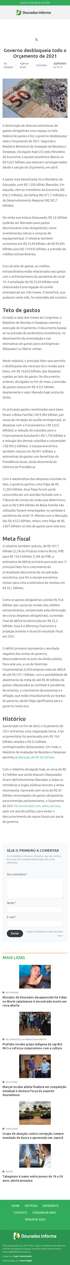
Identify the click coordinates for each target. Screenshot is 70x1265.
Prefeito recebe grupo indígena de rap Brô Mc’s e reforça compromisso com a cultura (32, 1046)
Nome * (11, 903)
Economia (41, 65)
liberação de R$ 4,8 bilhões (35, 757)
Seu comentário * (17, 874)
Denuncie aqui (35, 1219)
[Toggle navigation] (3, 12)
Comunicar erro (44, 1212)
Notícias (31, 1205)
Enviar (15, 933)
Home (16, 1205)
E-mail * (11, 917)
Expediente (51, 1205)
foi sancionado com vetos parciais (37, 806)
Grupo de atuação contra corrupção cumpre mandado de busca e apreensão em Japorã (33, 1136)
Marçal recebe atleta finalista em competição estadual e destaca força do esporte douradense (34, 1091)
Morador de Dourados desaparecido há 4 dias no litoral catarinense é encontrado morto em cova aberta (35, 1001)
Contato (20, 1212)
